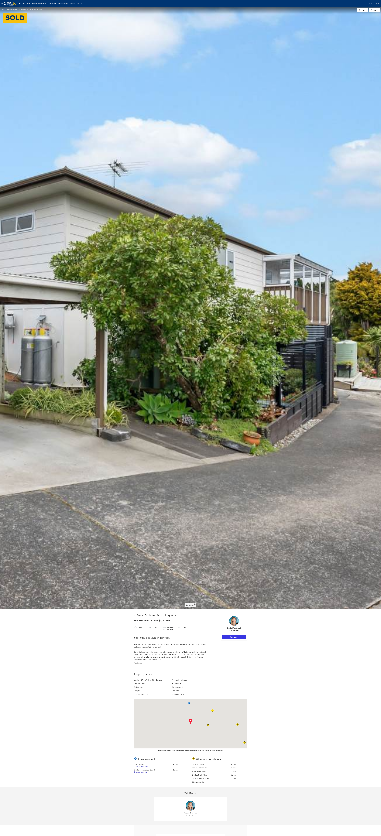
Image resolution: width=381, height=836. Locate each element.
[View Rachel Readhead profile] (234, 621)
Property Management (39, 3)
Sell (24, 3)
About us (79, 3)
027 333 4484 (234, 630)
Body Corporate (63, 3)
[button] (190, 721)
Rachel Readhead (234, 628)
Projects (72, 3)
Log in (377, 3)
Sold (2, 9)
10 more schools (198, 782)
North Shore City (12, 9)
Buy (19, 3)
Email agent (234, 637)
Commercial (52, 3)
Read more (138, 663)
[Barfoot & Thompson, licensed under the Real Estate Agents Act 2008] (8, 2)
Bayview (23, 9)
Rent (28, 3)
